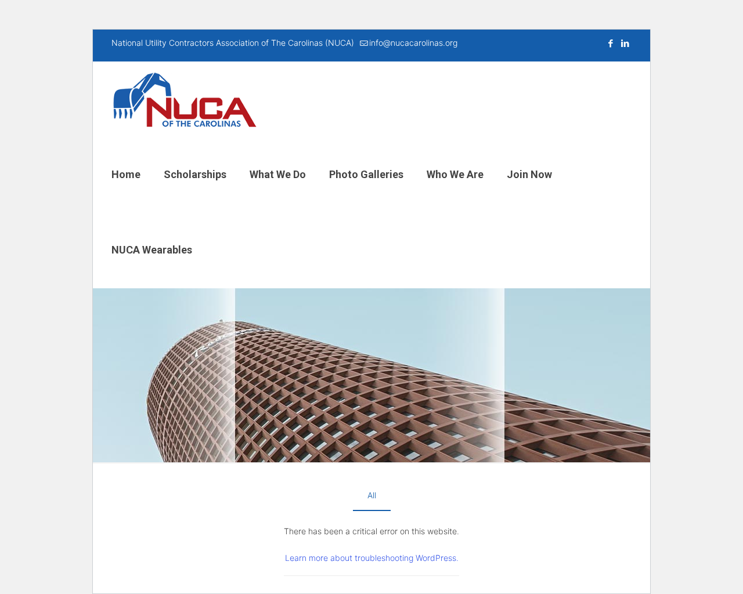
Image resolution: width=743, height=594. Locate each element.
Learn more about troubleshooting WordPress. (372, 558)
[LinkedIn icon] (625, 43)
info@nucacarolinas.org (413, 43)
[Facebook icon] (610, 43)
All (371, 495)
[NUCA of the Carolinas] (184, 99)
